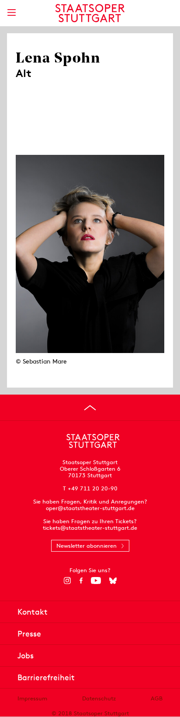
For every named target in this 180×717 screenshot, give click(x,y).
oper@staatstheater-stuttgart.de (90, 508)
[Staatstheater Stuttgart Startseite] (90, 13)
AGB (157, 698)
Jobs (25, 656)
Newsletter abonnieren (86, 545)
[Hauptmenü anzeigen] (11, 12)
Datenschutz (99, 698)
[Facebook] (81, 580)
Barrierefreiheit (46, 677)
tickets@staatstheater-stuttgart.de (90, 528)
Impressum (32, 698)
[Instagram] (67, 580)
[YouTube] (96, 580)
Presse (29, 634)
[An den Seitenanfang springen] (90, 408)
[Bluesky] (113, 580)
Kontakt (32, 612)
